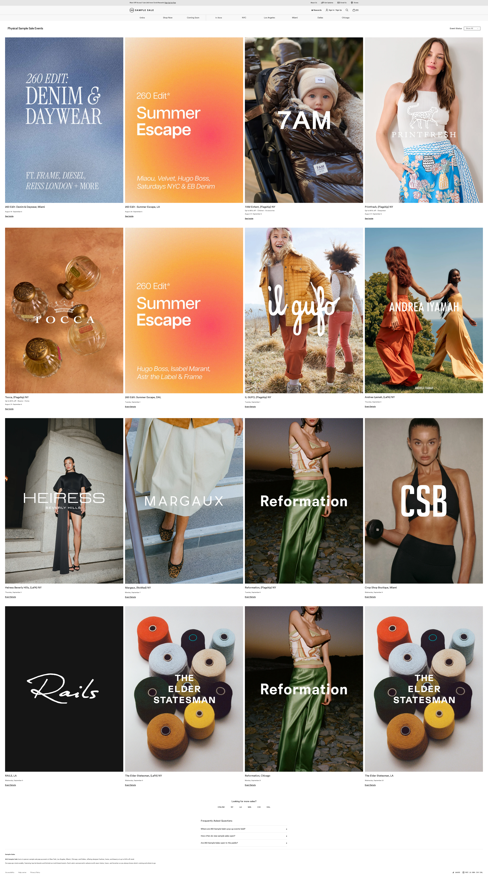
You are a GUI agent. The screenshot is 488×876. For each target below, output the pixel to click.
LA (240, 807)
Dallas (320, 17)
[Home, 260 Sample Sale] (142, 10)
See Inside (9, 216)
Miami (295, 17)
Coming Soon (193, 17)
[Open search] (347, 10)
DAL (268, 807)
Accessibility (9, 872)
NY (232, 807)
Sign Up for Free (170, 2)
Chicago (345, 17)
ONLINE (221, 807)
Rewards (318, 10)
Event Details (130, 407)
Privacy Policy (35, 872)
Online (142, 18)
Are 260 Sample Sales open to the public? (244, 843)
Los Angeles (269, 17)
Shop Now (167, 17)
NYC (244, 17)
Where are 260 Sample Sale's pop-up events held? (244, 829)
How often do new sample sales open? (244, 836)
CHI (259, 807)
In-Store (218, 18)
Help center (22, 872)
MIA (249, 807)
